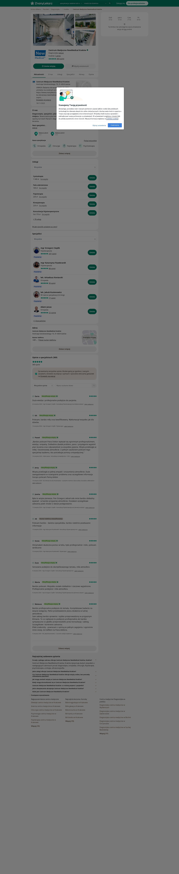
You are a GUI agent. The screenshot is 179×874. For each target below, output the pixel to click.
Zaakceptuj (115, 125)
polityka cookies (112, 119)
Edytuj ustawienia (99, 125)
